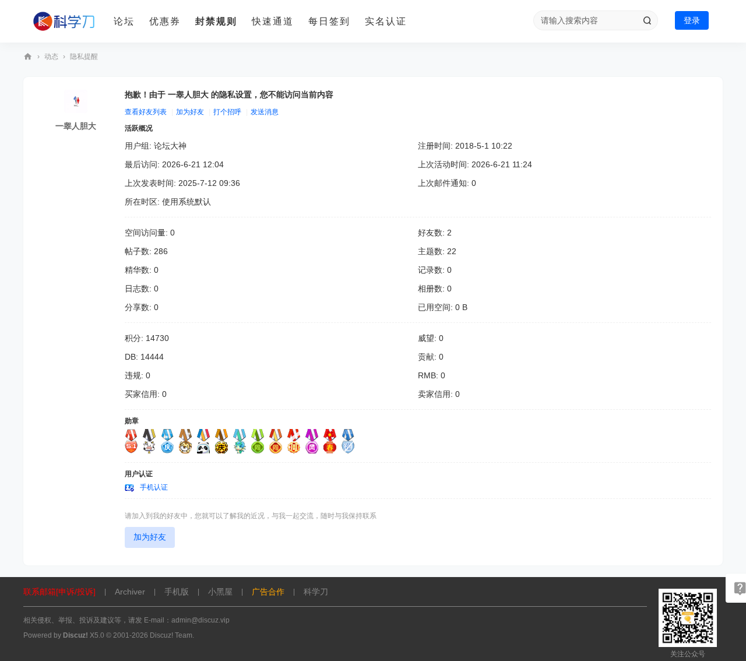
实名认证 (386, 21)
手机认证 (154, 487)
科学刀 (28, 56)
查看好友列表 (146, 112)
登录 (692, 20)
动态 (51, 56)
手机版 (176, 591)
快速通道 (273, 21)
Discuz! (75, 635)
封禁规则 (216, 21)
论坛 (124, 21)
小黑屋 (220, 591)
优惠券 (165, 21)
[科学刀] (64, 21)
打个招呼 (227, 112)
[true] (647, 20)
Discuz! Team (171, 635)
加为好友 (190, 112)
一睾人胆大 (75, 126)
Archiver (130, 591)
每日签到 (329, 21)
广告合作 (268, 591)
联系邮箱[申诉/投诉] (59, 591)
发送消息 (265, 112)
